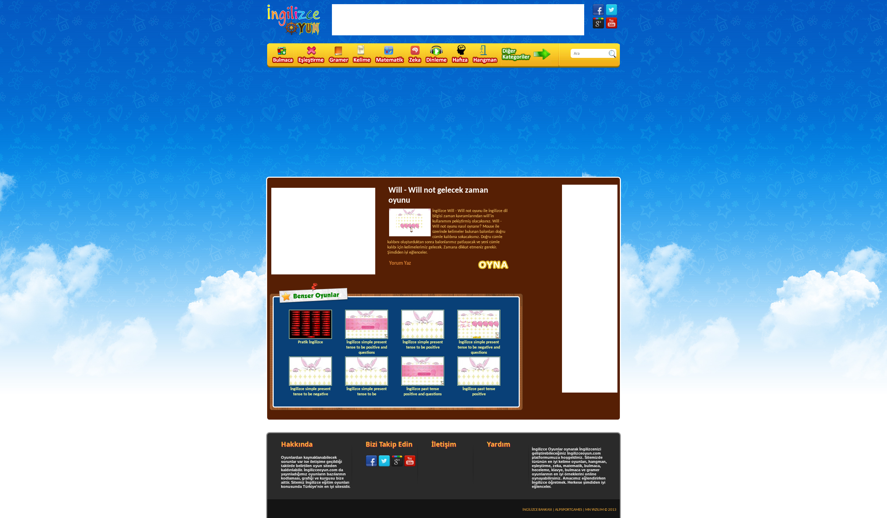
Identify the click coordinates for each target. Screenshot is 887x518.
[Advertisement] (443, 121)
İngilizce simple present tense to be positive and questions (366, 346)
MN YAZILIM (594, 510)
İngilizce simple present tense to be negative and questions (479, 346)
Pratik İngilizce (310, 342)
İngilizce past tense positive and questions (423, 391)
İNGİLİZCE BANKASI (537, 510)
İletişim (443, 444)
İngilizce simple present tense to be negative (310, 391)
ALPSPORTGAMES (568, 510)
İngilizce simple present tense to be (366, 391)
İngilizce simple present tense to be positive (423, 345)
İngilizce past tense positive (479, 391)
